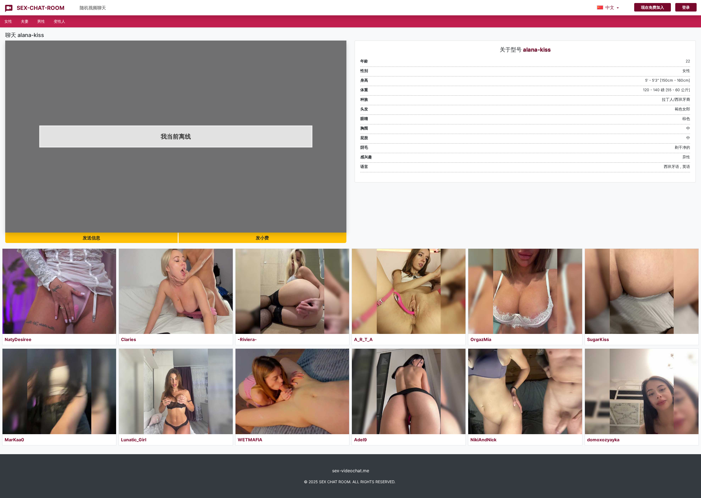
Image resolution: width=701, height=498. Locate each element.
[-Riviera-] (292, 291)
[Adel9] (409, 391)
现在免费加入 (652, 7)
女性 (8, 21)
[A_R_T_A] (409, 291)
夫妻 (24, 21)
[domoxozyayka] (642, 391)
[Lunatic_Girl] (175, 391)
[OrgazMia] (525, 291)
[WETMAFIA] (292, 391)
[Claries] (175, 291)
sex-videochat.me (350, 470)
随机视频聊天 (93, 7)
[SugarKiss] (642, 291)
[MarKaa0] (59, 391)
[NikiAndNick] (525, 391)
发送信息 (91, 238)
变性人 (59, 21)
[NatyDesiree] (59, 291)
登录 (686, 7)
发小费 (262, 238)
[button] (607, 7)
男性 (41, 21)
